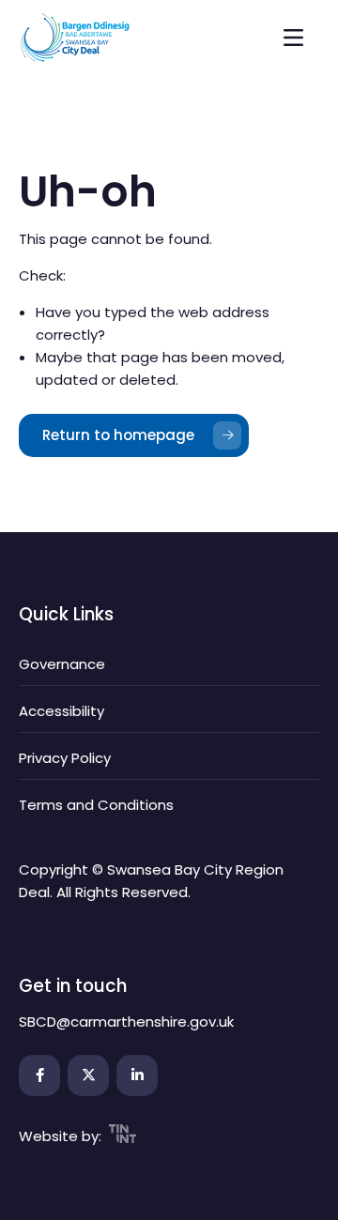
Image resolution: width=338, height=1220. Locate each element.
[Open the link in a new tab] (39, 1075)
